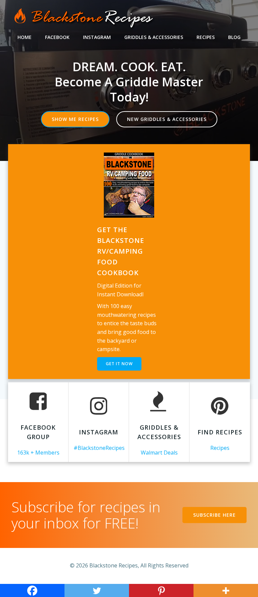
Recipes (206, 37)
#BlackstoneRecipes (99, 448)
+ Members (45, 452)
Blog (234, 37)
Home (24, 37)
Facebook (57, 37)
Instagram (97, 37)
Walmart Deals (159, 452)
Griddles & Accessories (153, 37)
